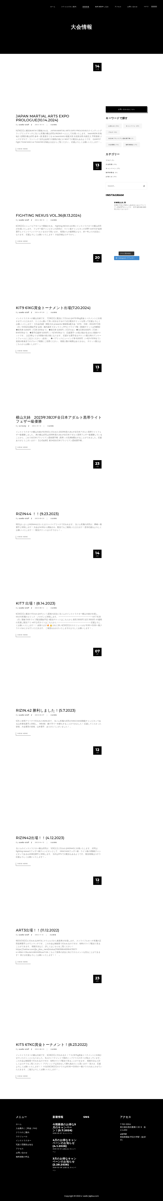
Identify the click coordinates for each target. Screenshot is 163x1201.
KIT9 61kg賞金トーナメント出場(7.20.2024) (53, 308)
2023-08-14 (39, 608)
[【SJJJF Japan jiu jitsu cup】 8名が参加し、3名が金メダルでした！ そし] (116, 243)
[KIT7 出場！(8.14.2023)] (59, 573)
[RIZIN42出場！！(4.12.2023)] (59, 789)
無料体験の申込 (22, 1156)
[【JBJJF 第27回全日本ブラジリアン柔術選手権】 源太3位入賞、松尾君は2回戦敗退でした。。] (116, 218)
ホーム (19, 1124)
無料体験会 (131, 144)
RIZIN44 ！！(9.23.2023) (37, 514)
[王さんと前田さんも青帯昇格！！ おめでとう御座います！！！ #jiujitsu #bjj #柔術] (137, 243)
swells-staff (24, 124)
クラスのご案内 (22, 1132)
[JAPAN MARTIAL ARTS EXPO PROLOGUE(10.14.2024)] (59, 86)
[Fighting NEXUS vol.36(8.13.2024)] (59, 185)
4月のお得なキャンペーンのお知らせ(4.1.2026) (65, 1143)
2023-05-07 (39, 715)
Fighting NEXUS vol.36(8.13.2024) (48, 215)
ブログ (112, 132)
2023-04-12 (39, 842)
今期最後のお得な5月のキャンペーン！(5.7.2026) (64, 1127)
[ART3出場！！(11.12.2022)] (59, 900)
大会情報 (53, 125)
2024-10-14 (39, 125)
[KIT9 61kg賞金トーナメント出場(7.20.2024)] (59, 278)
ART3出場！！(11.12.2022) (37, 930)
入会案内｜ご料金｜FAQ (26, 1128)
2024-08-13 (39, 220)
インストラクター (23, 1140)
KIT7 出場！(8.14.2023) (35, 603)
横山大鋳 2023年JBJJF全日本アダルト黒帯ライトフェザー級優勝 (59, 419)
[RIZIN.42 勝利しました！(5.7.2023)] (59, 676)
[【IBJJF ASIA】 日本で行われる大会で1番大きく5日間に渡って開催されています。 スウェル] (137, 231)
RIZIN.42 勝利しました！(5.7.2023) (46, 710)
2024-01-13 (36, 426)
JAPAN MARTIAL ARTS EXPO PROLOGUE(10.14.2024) (42, 118)
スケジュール (21, 1136)
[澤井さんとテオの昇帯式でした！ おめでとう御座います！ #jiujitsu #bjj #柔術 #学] (116, 231)
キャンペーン (132, 126)
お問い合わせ (21, 1152)
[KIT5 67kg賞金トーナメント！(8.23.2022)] (59, 1006)
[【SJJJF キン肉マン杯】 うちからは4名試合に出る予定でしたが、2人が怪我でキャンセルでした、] (137, 218)
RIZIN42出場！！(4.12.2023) (40, 838)
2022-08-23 (39, 1049)
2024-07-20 (39, 312)
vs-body (22, 426)
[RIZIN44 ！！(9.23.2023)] (59, 484)
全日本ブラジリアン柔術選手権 (120, 138)
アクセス (20, 1148)
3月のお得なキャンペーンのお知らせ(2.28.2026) (64, 1161)
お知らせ (113, 126)
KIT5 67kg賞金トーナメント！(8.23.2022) (51, 1044)
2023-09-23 (39, 518)
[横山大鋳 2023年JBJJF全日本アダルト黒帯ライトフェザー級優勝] (59, 387)
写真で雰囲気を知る (24, 1144)
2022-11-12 (39, 935)
